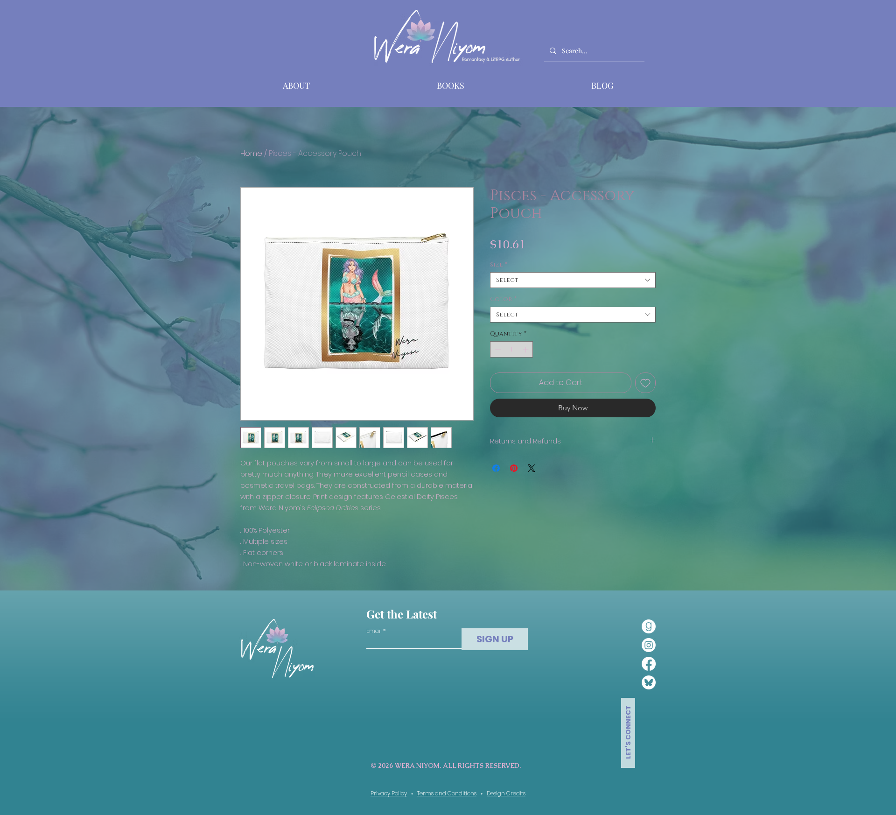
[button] (450, 85)
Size (498, 264)
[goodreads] (649, 626)
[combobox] (573, 280)
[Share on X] (531, 468)
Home (251, 153)
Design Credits (506, 793)
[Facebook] (649, 664)
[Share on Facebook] (496, 468)
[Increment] (526, 350)
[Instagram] (649, 645)
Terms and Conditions (446, 793)
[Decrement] (497, 350)
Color (503, 299)
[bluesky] (649, 682)
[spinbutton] (512, 350)
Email (374, 631)
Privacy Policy (389, 793)
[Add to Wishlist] (645, 382)
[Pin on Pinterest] (513, 468)
